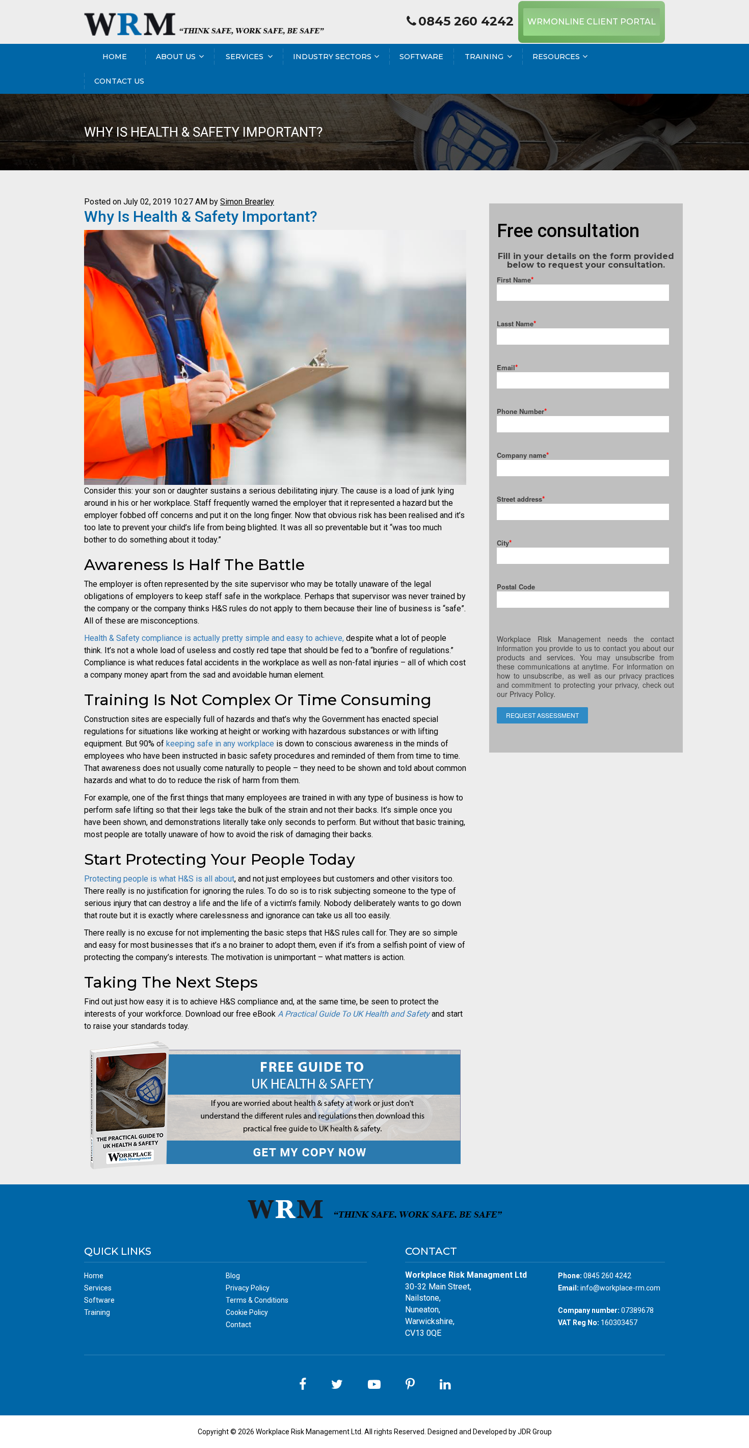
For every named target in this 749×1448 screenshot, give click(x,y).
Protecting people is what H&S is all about (159, 879)
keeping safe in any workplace (220, 743)
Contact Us (119, 81)
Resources (556, 56)
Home (114, 56)
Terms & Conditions (257, 1300)
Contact (238, 1325)
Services (244, 56)
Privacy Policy (248, 1288)
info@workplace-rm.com (620, 1288)
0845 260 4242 (466, 21)
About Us (176, 56)
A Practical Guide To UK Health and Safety (354, 1014)
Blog (233, 1276)
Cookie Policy (247, 1312)
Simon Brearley (247, 201)
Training (484, 56)
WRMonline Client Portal (591, 22)
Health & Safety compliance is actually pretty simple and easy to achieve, (214, 638)
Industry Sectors (332, 56)
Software (421, 56)
